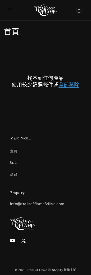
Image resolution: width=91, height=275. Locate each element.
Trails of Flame (37, 270)
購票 (13, 163)
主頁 (13, 151)
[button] (10, 10)
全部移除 (69, 85)
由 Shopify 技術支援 (62, 270)
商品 (13, 174)
